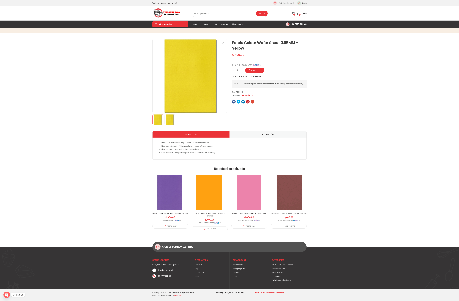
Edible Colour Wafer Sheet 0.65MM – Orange (210, 214)
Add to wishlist (241, 76)
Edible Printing (247, 95)
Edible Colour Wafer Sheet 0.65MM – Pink (249, 213)
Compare (257, 76)
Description (191, 134)
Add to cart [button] (172, 226)
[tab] (191, 134)
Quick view (170, 195)
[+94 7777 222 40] (288, 24)
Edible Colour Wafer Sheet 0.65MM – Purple (170, 213)
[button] (222, 43)
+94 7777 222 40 (298, 24)
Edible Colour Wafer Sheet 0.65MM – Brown (288, 213)
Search (262, 13)
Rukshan (177, 295)
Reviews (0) (268, 134)
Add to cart (256, 70)
